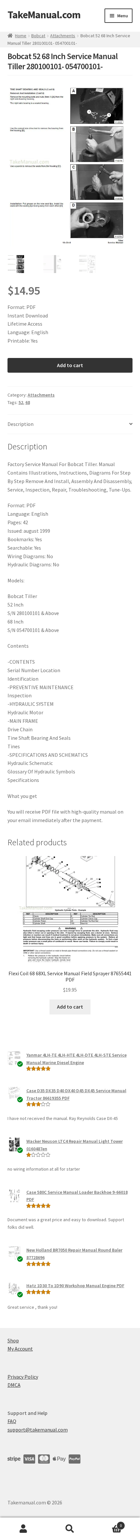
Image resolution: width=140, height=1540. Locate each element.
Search (70, 1529)
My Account (20, 1348)
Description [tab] (20, 424)
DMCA (14, 1385)
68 (27, 402)
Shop (13, 1340)
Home (20, 36)
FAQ (11, 1421)
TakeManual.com (43, 14)
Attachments (62, 36)
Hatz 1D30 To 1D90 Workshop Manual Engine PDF (75, 1286)
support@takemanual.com (37, 1429)
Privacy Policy (22, 1376)
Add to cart (70, 365)
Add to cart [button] (70, 1006)
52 (21, 402)
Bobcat (38, 36)
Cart (107, 1523)
